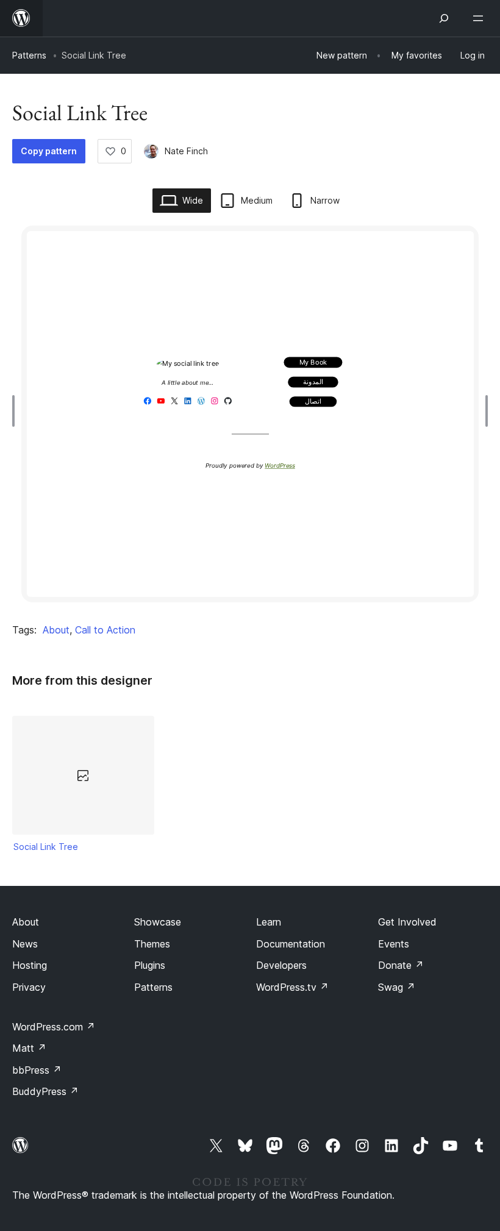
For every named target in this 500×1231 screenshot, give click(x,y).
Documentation (290, 944)
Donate (401, 965)
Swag (396, 987)
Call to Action (105, 630)
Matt (29, 1048)
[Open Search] (444, 18)
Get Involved (407, 922)
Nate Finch (186, 151)
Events (393, 944)
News (25, 944)
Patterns (29, 55)
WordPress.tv (292, 987)
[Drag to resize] (16, 411)
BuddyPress (45, 1091)
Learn (268, 922)
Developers (281, 965)
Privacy (29, 987)
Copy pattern (49, 151)
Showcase (157, 922)
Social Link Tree (45, 846)
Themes (152, 944)
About (56, 630)
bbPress (37, 1070)
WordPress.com (53, 1027)
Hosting (29, 965)
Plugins (149, 965)
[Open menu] (480, 18)
